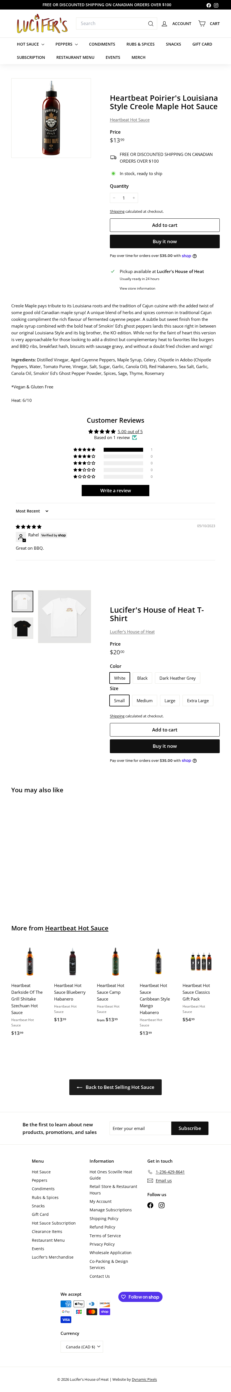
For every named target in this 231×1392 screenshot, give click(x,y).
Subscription (31, 57)
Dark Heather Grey (177, 678)
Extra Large (198, 700)
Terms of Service (105, 1235)
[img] (28, 526)
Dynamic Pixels (144, 1379)
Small (119, 700)
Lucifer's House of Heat (132, 631)
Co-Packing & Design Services (109, 1264)
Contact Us (100, 1276)
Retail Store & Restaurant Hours (113, 1189)
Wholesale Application (111, 1252)
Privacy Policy (102, 1244)
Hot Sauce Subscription (54, 1223)
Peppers (64, 44)
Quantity (119, 186)
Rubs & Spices (140, 44)
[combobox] (116, 23)
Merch (139, 57)
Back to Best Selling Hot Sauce (119, 1087)
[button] (85, 450)
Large (170, 700)
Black (142, 678)
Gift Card (202, 44)
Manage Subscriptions (111, 1209)
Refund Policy (102, 1227)
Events (113, 57)
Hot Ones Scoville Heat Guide (111, 1175)
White (119, 678)
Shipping (117, 211)
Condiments (102, 44)
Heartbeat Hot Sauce (130, 119)
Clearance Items (47, 1231)
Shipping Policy (104, 1218)
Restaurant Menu (75, 57)
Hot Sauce (28, 44)
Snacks (173, 44)
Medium (145, 700)
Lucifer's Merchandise (53, 1257)
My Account (101, 1201)
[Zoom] (51, 118)
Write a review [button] (115, 490)
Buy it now (165, 241)
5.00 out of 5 (130, 431)
